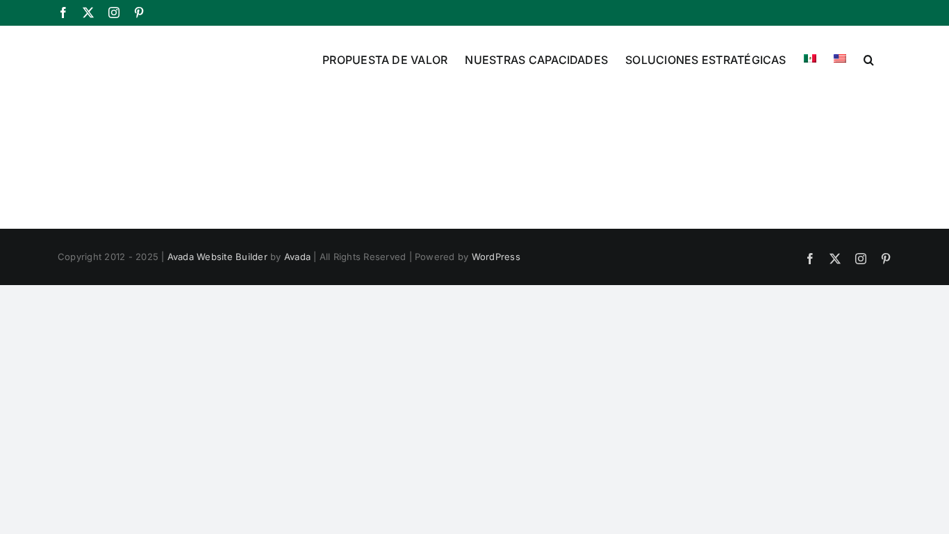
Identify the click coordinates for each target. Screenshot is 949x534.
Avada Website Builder (217, 256)
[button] (869, 58)
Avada (297, 256)
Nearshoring (535, 342)
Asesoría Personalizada (559, 367)
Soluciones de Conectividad (569, 292)
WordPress (496, 256)
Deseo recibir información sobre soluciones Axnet (617, 392)
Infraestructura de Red (557, 317)
